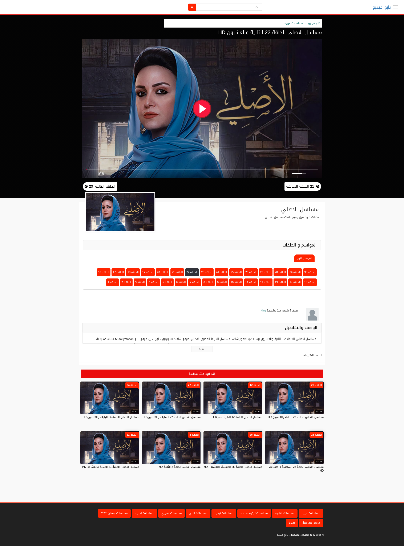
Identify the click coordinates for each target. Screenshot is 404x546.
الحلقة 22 (192, 272)
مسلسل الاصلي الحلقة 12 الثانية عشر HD (237, 417)
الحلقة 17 (118, 272)
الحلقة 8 (208, 282)
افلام (292, 522)
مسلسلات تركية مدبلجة (254, 513)
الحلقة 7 (194, 282)
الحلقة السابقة (300, 186)
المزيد (202, 349)
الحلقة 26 (250, 272)
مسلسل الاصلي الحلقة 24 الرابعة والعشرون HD (111, 417)
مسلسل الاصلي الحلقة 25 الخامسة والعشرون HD (233, 466)
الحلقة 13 (280, 282)
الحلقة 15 (309, 282)
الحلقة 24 (221, 272)
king (263, 310)
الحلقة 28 (280, 272)
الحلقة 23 (206, 272)
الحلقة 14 (295, 282)
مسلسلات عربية (293, 23)
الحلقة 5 (167, 282)
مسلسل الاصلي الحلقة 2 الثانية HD (180, 466)
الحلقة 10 (236, 282)
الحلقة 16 (103, 272)
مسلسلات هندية (284, 513)
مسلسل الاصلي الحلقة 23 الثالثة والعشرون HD (296, 417)
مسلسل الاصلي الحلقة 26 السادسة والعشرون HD (296, 468)
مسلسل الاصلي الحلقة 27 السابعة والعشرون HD (172, 417)
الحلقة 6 (181, 282)
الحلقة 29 (295, 272)
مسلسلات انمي (198, 513)
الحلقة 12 (265, 282)
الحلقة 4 (153, 282)
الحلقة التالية (101, 186)
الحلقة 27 (265, 272)
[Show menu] (395, 7)
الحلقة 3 (140, 282)
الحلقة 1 (112, 282)
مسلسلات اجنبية (144, 513)
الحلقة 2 (126, 282)
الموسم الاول (304, 258)
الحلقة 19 (147, 272)
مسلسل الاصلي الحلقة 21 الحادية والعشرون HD (110, 466)
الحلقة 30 (309, 272)
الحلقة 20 (162, 272)
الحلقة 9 (222, 282)
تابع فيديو (381, 7)
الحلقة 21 (177, 272)
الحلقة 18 (133, 272)
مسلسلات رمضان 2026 (114, 513)
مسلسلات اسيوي (171, 513)
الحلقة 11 (250, 282)
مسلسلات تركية (224, 513)
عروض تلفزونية (311, 522)
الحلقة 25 (236, 272)
